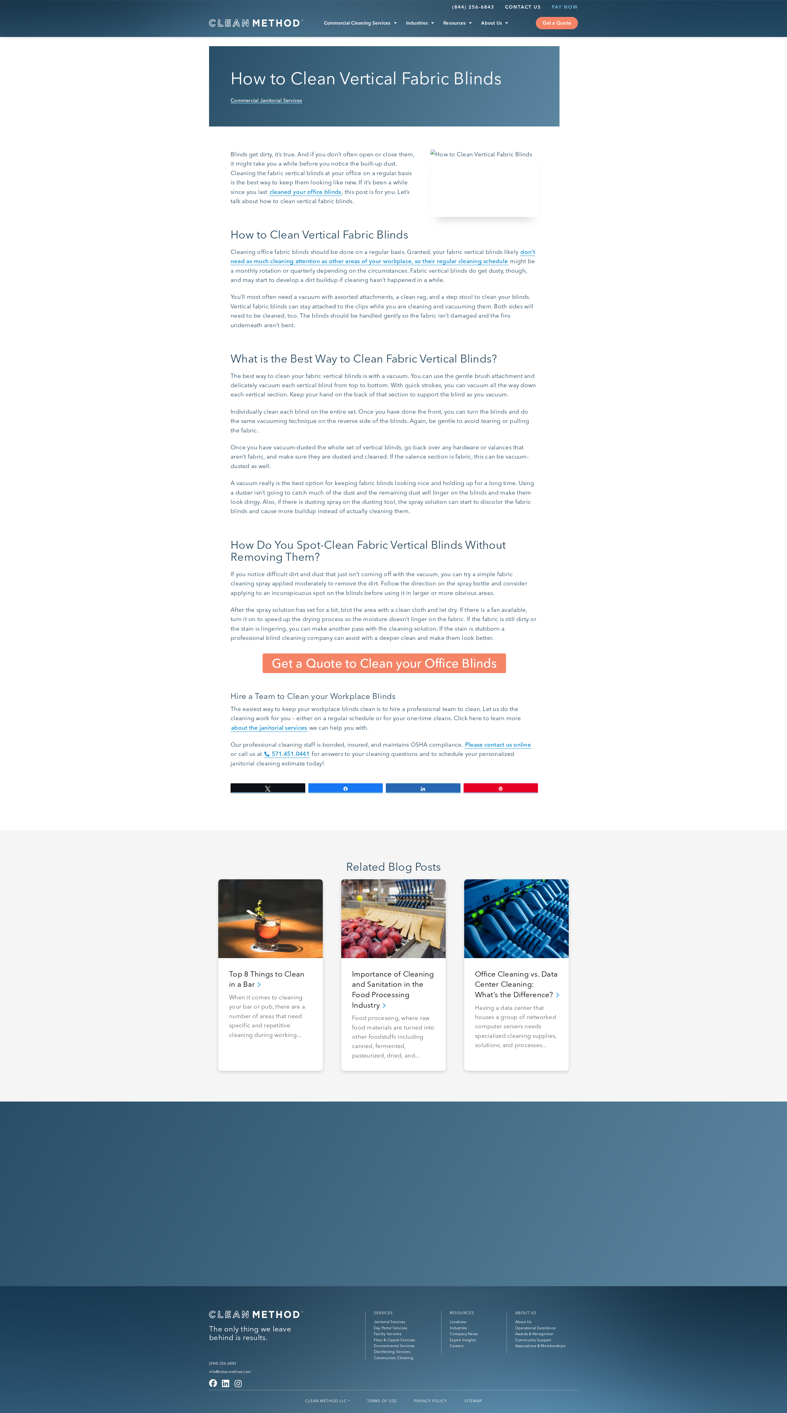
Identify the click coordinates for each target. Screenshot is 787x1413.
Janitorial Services (389, 1321)
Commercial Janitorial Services (266, 100)
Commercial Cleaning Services (357, 23)
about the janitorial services (269, 727)
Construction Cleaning (393, 1357)
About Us (491, 23)
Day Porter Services (390, 1328)
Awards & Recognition (534, 1333)
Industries (417, 23)
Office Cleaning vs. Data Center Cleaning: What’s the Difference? (516, 984)
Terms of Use (382, 1401)
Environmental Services (394, 1345)
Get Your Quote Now (256, 1203)
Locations (458, 1321)
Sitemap (473, 1401)
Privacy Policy (430, 1401)
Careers (456, 1345)
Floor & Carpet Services (394, 1340)
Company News (463, 1333)
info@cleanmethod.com (230, 1371)
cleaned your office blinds (305, 191)
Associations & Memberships (540, 1345)
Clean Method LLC (327, 1401)
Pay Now (565, 7)
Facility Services (387, 1333)
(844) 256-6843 (473, 7)
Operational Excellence (535, 1328)
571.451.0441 (291, 753)
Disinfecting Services (392, 1351)
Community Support (533, 1340)
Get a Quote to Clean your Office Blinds (384, 663)
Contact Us (523, 7)
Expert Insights (463, 1340)
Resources (454, 23)
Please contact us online (498, 744)
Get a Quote (557, 23)
